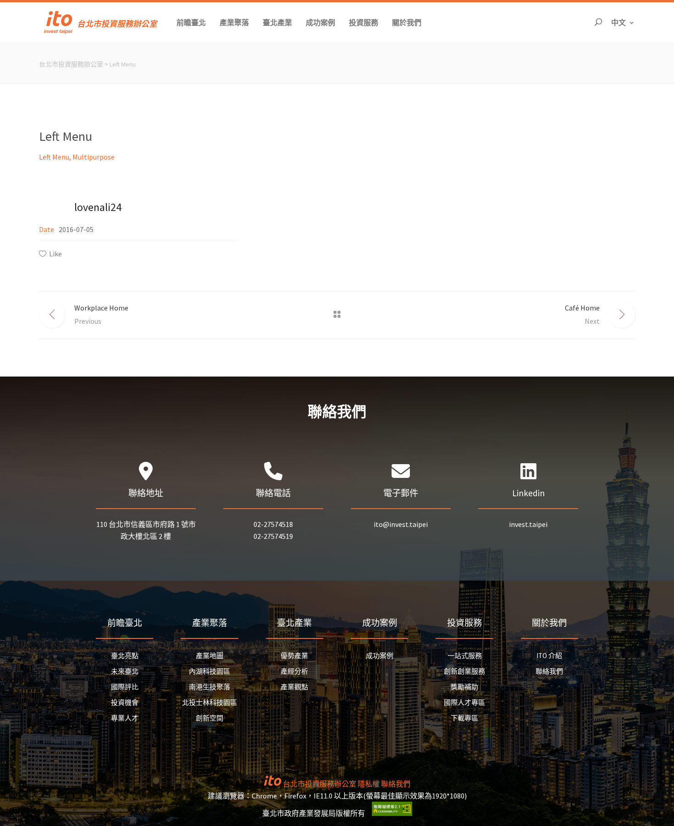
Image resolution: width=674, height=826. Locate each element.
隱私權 (369, 783)
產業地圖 (209, 655)
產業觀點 (294, 686)
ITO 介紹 (549, 655)
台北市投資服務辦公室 (71, 64)
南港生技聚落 (209, 686)
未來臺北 (124, 671)
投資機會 (124, 702)
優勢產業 (294, 655)
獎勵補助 (464, 686)
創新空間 (209, 718)
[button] (191, 22)
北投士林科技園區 (209, 702)
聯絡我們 (549, 671)
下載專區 (464, 718)
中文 (623, 22)
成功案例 (379, 655)
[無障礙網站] (392, 813)
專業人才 (124, 718)
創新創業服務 (464, 671)
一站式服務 (464, 655)
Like (55, 253)
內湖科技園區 (209, 671)
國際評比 (124, 686)
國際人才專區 (464, 702)
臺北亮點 (124, 655)
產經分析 (294, 671)
